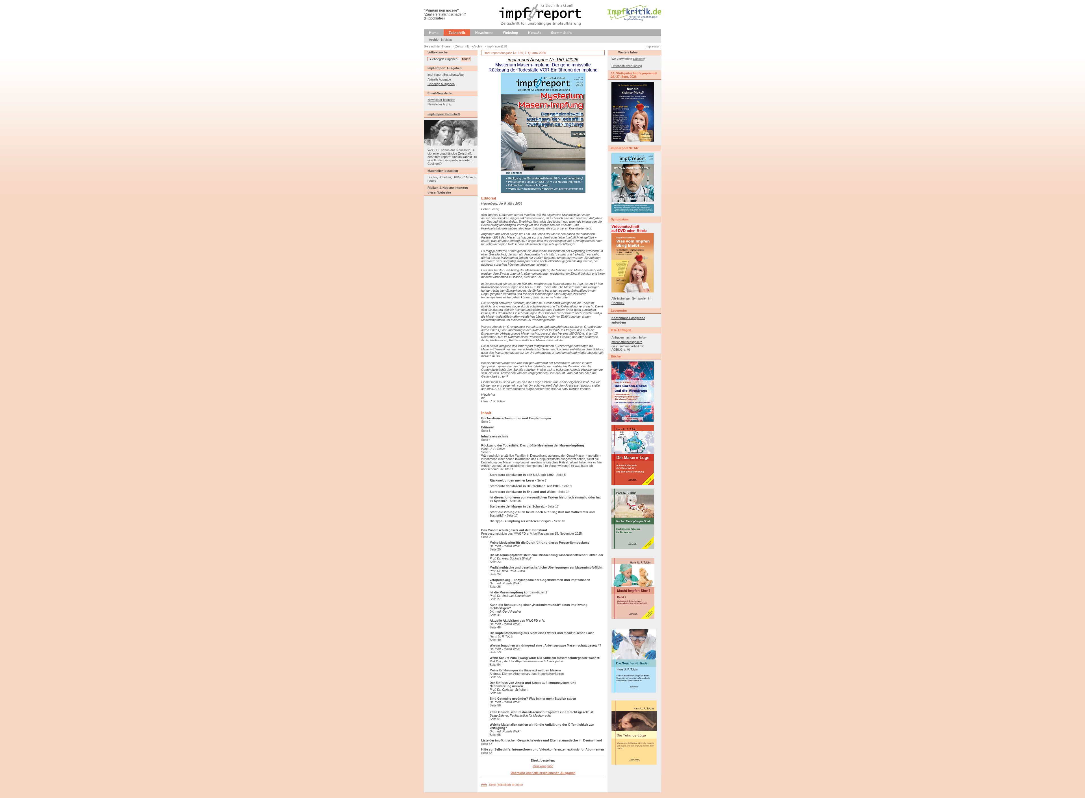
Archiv (434, 39)
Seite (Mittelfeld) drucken (506, 784)
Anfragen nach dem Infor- (628, 337)
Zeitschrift (457, 33)
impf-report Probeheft (444, 114)
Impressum (653, 46)
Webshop (510, 33)
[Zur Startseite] (540, 28)
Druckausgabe (543, 766)
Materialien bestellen (443, 170)
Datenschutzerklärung (626, 66)
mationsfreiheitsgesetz (626, 342)
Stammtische (561, 33)
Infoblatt (446, 39)
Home (434, 33)
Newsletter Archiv (440, 104)
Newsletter (484, 33)
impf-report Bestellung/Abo (446, 74)
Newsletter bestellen (441, 99)
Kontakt (534, 33)
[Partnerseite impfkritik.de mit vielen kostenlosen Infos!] (634, 19)
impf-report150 (497, 46)
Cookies (638, 58)
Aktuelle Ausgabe (439, 79)
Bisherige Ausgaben (441, 84)
